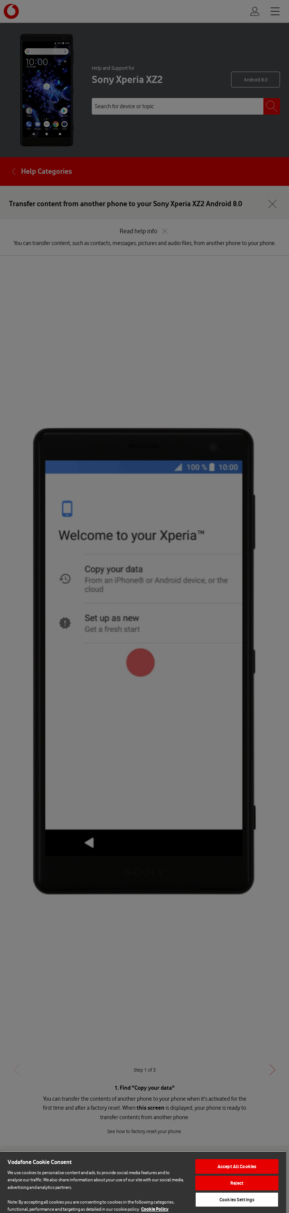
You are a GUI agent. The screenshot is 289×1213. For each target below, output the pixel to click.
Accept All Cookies (237, 1166)
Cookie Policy (155, 1209)
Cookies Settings (236, 1199)
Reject (236, 1183)
